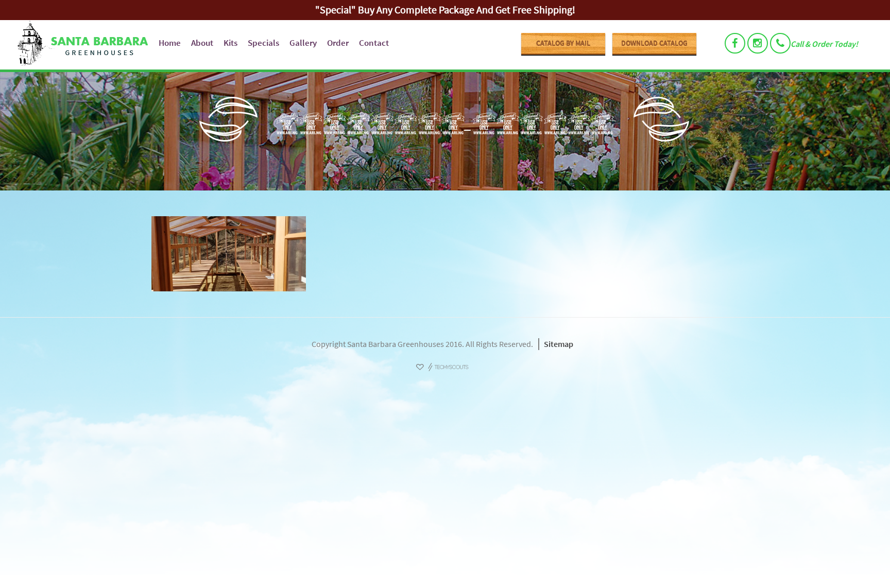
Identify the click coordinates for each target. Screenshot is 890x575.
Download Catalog (654, 43)
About (202, 42)
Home (170, 42)
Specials (263, 42)
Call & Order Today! (824, 44)
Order (338, 42)
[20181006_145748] (445, 253)
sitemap (558, 344)
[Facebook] (735, 43)
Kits (230, 42)
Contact (374, 42)
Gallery (303, 42)
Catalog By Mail (563, 43)
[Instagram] (757, 43)
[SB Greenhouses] (80, 44)
